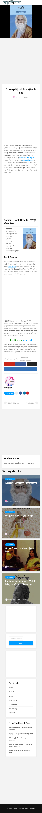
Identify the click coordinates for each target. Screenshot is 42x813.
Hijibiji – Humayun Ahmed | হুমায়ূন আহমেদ (21, 734)
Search (21, 643)
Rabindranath (10, 479)
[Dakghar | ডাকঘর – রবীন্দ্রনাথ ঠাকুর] (21, 523)
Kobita (11, 696)
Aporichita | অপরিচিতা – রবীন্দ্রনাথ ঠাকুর (21, 482)
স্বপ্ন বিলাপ (18, 97)
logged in (16, 463)
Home (11, 688)
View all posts (9, 393)
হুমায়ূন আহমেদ (12, 267)
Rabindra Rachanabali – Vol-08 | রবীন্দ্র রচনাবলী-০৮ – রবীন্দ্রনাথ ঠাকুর (20, 582)
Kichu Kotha (13, 700)
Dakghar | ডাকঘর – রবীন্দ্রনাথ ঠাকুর (19, 515)
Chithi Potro (13, 704)
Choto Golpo (13, 692)
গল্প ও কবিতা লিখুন (13, 709)
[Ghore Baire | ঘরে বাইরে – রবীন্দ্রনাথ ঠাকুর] (21, 556)
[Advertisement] (21, 61)
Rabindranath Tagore (26, 158)
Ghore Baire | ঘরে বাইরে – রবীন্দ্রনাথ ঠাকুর (20, 550)
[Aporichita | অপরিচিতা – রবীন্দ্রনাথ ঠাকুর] (21, 490)
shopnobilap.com (28, 160)
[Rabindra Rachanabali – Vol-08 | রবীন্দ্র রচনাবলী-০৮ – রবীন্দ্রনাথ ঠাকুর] (21, 588)
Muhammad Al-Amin (14, 599)
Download (27, 340)
